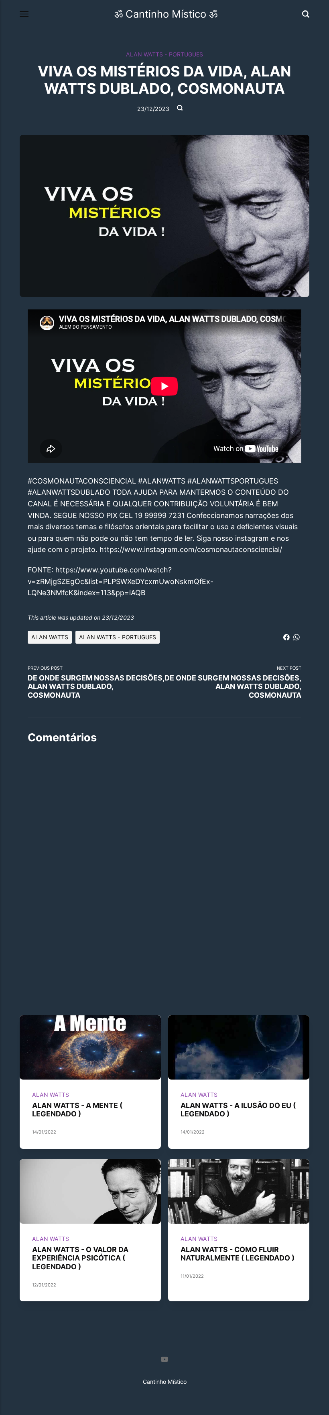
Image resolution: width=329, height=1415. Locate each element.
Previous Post (96, 682)
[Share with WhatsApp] (296, 636)
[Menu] (24, 14)
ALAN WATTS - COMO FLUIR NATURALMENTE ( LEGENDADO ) (237, 1253)
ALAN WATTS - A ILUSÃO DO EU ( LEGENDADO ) (238, 1109)
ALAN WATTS (49, 637)
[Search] (305, 14)
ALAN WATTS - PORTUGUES (164, 54)
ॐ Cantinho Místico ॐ (165, 14)
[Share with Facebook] (286, 636)
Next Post (232, 682)
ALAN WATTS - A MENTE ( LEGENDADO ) (77, 1109)
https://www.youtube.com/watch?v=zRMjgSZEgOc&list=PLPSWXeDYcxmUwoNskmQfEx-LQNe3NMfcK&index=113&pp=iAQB (120, 581)
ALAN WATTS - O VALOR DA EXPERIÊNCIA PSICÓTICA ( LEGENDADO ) (80, 1258)
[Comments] (181, 109)
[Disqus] (164, 851)
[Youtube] (164, 1360)
